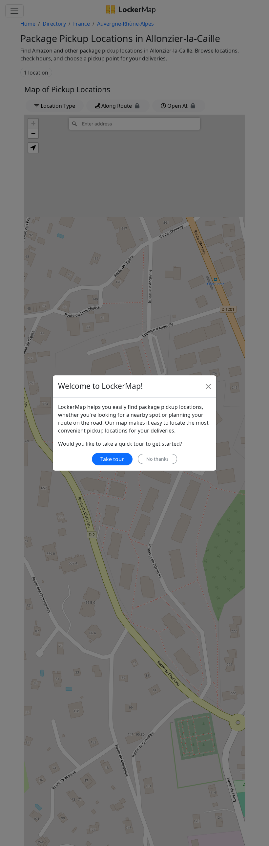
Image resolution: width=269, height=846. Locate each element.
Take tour (112, 459)
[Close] (208, 386)
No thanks (157, 459)
